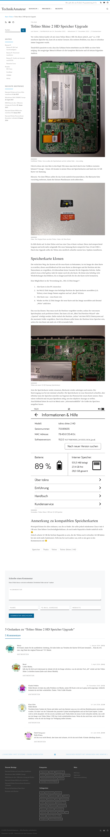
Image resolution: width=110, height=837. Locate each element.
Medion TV (61, 802)
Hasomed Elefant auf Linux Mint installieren (18, 771)
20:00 (103, 733)
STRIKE (8, 75)
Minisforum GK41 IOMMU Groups (15, 97)
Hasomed (64, 799)
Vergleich (43, 819)
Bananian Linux (11, 63)
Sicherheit (59, 809)
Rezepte (59, 775)
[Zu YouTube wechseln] (104, 3)
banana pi (43, 796)
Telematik (52, 812)
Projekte (7, 66)
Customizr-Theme (32, 833)
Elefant (50, 799)
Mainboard (51, 802)
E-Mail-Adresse (49, 608)
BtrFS (66, 796)
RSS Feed (76, 773)
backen (58, 792)
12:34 (103, 704)
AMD (52, 772)
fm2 (57, 799)
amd (41, 792)
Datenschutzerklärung (80, 777)
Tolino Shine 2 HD (53, 815)
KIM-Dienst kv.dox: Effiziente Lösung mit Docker (19, 777)
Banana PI (60, 772)
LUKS (42, 802)
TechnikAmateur (12, 830)
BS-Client (9, 69)
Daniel (36, 31)
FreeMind (9, 72)
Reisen (42, 809)
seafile (50, 809)
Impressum (77, 775)
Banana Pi (8, 45)
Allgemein (43, 772)
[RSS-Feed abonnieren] (101, 3)
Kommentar (16, 589)
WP (12, 833)
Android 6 (49, 792)
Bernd (24, 664)
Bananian (53, 796)
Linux (42, 775)
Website (77, 608)
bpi (60, 796)
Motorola (50, 775)
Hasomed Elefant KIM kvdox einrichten (16, 780)
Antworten (23, 654)
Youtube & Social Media (49, 782)
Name (13, 608)
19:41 (103, 664)
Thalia (61, 812)
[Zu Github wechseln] (107, 3)
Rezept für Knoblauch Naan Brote (15, 788)
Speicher (43, 812)
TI (67, 812)
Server (66, 775)
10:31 (103, 685)
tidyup (8, 78)
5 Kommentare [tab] (13, 635)
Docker (42, 799)
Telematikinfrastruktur (48, 778)
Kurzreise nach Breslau (11, 791)
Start (6, 16)
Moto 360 (43, 806)
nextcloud (62, 806)
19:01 (103, 645)
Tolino (11, 16)
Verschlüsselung (56, 819)
